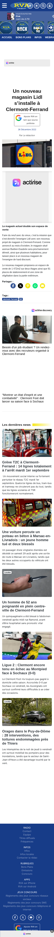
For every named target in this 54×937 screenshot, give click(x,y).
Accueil (7, 37)
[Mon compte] (50, 6)
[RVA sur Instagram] (39, 917)
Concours (27, 873)
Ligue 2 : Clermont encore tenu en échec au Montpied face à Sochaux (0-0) (24, 669)
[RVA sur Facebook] (15, 917)
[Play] (3, 25)
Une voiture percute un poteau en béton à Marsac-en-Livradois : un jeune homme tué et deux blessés (26, 538)
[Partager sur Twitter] (19, 287)
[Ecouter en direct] (37, 6)
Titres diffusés (27, 838)
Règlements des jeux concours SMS (27, 902)
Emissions (27, 870)
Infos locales (27, 854)
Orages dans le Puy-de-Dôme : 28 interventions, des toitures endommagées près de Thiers (26, 737)
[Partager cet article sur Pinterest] (27, 287)
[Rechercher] (43, 6)
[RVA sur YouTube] (31, 917)
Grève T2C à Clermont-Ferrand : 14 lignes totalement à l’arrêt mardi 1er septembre (26, 466)
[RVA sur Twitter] (23, 917)
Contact (27, 831)
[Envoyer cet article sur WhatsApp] (34, 287)
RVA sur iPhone (27, 883)
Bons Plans (23, 37)
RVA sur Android (27, 886)
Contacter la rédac (27, 857)
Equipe (27, 834)
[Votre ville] (30, 6)
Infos (38, 37)
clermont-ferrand (10, 299)
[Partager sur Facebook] (12, 287)
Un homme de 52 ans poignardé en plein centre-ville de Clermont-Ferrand (24, 606)
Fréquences (27, 841)
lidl (21, 299)
